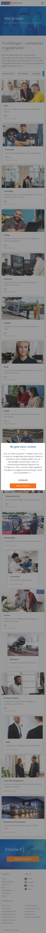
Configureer (23, 480)
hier (30, 473)
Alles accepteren (23, 486)
